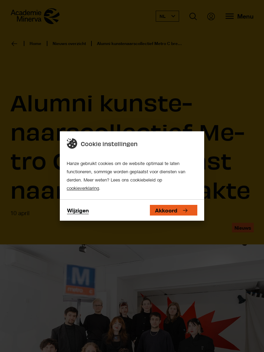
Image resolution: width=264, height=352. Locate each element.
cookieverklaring (83, 188)
